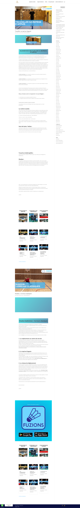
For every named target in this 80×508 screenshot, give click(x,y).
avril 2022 (57, 59)
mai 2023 (57, 55)
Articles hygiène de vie (59, 129)
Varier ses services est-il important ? (32, 237)
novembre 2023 (58, 50)
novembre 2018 (58, 90)
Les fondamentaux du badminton (22, 237)
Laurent (17, 32)
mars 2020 (57, 70)
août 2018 (57, 94)
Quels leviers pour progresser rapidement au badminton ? (33, 253)
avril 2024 (57, 45)
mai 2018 (57, 99)
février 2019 (58, 86)
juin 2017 (57, 114)
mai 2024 (57, 43)
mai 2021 (57, 62)
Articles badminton (27, 32)
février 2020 (58, 72)
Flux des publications (59, 140)
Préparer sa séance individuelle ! (22, 253)
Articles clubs (58, 128)
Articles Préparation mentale (60, 131)
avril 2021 (57, 63)
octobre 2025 (58, 42)
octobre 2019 (58, 77)
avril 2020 (57, 69)
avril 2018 (57, 100)
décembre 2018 (58, 89)
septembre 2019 (58, 79)
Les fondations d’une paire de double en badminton (43, 253)
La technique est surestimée (43, 237)
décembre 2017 (58, 106)
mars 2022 (57, 60)
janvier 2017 (58, 121)
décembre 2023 (58, 49)
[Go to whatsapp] (2, 505)
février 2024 (58, 46)
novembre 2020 (58, 66)
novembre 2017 (58, 107)
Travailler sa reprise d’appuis (23, 31)
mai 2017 (57, 116)
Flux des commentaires (59, 141)
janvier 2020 (58, 73)
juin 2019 (57, 80)
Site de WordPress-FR (59, 143)
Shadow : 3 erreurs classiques (23, 293)
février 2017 (58, 120)
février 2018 (58, 103)
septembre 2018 (58, 93)
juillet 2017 (57, 113)
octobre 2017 (58, 109)
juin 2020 (57, 67)
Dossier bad (58, 135)
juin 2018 (57, 97)
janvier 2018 (58, 104)
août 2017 (57, 111)
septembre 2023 (58, 53)
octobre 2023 (58, 52)
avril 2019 (57, 83)
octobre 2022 (58, 56)
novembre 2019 (58, 76)
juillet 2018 (57, 96)
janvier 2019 (58, 87)
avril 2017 (57, 117)
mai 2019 (57, 82)
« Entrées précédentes (22, 261)
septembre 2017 (58, 110)
